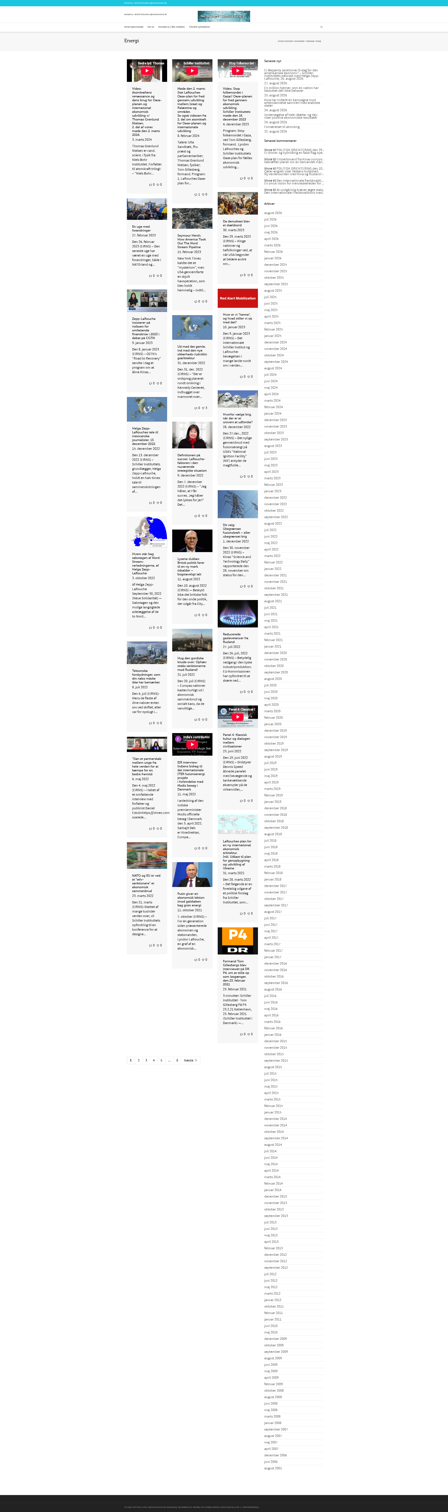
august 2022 (273, 523)
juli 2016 (270, 996)
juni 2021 (271, 614)
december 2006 (275, 1455)
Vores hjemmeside (133, 27)
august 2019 (273, 756)
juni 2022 (271, 536)
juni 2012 (271, 1280)
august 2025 (273, 290)
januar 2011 (272, 1319)
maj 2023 (271, 465)
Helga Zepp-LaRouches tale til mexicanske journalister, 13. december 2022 (145, 436)
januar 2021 (272, 646)
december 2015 (275, 1041)
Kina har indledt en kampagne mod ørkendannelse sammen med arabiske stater (292, 103)
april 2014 (271, 1170)
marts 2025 (272, 323)
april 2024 (271, 394)
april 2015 (271, 1093)
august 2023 (273, 446)
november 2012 (275, 1261)
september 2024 (276, 362)
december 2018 (275, 808)
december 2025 (275, 264)
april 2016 (271, 1015)
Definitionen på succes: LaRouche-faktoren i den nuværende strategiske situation (192, 462)
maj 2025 (271, 310)
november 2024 (275, 349)
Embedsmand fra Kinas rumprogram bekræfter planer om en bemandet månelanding (299, 160)
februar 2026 (273, 252)
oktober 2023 (274, 433)
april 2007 (271, 1449)
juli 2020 (270, 685)
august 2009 (273, 1358)
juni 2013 (271, 1229)
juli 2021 (270, 607)
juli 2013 (270, 1222)
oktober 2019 (274, 743)
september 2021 (276, 594)
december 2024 (275, 342)
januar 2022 (272, 569)
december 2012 (275, 1254)
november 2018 (275, 814)
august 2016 (273, 989)
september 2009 (276, 1352)
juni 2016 (271, 1002)
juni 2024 (271, 381)
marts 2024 (272, 400)
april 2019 (271, 782)
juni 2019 (271, 769)
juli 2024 (270, 374)
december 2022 (275, 497)
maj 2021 (271, 620)
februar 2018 (273, 873)
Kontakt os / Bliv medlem (171, 27)
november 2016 (275, 970)
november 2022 (275, 504)
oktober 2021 (274, 588)
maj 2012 (271, 1287)
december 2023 (275, 420)
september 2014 (276, 1138)
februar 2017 (273, 950)
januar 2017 (272, 957)
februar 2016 (273, 1028)
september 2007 (276, 1429)
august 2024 (273, 368)
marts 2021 (272, 633)
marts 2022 (272, 556)
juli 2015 (270, 1073)
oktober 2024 (274, 355)
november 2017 (275, 892)
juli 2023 (270, 452)
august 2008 (273, 1397)
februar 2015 (273, 1106)
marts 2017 (272, 944)
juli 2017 (270, 918)
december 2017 (275, 886)
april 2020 (271, 704)
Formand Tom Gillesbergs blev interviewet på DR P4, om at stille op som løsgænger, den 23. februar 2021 (236, 973)
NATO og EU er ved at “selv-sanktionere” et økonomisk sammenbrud (146, 883)
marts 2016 (272, 1022)
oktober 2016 (274, 976)
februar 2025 (273, 329)
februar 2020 (273, 717)
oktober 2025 (274, 277)
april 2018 (271, 860)
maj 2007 (271, 1442)
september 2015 (276, 1060)
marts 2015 (272, 1099)
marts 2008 (272, 1416)
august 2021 (273, 601)
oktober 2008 (274, 1390)
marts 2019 (272, 789)
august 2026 (273, 213)
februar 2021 (273, 640)
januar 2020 (272, 724)
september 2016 (276, 983)
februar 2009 (273, 1384)
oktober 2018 (274, 821)
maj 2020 (271, 698)
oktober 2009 (274, 1345)
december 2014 (275, 1119)
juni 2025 (271, 303)
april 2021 (271, 627)
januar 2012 (272, 1300)
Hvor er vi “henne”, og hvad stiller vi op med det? (237, 318)
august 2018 (273, 834)
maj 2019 (271, 776)
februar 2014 (273, 1183)
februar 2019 (273, 795)
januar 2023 (272, 491)
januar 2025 (272, 336)
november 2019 (275, 737)
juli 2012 (270, 1274)
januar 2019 (272, 802)
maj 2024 (271, 387)
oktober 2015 (274, 1054)
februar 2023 (273, 484)
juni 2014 (271, 1157)
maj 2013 (271, 1235)
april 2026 (271, 239)
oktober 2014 (274, 1132)
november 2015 (275, 1047)
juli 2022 (270, 530)
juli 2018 (270, 840)
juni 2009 (271, 1364)
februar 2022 (273, 562)
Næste (189, 1060)
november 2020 (275, 659)
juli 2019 (270, 763)
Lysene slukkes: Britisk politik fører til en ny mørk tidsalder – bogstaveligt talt (190, 566)
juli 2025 (270, 297)
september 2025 (276, 284)
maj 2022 (271, 543)
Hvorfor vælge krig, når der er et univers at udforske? (238, 418)
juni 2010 (271, 1326)
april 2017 (271, 937)
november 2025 (275, 271)
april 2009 (271, 1377)
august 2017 (273, 912)
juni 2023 (271, 459)
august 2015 (273, 1067)
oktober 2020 (274, 666)
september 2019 (276, 750)
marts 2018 (272, 866)
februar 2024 (273, 407)
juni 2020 (271, 692)
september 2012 (276, 1267)
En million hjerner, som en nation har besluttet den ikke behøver (291, 89)
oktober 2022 (274, 510)
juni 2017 (271, 924)
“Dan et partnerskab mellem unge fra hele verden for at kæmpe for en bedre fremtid (146, 766)
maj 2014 (271, 1164)
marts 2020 (272, 711)
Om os (151, 27)
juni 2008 (271, 1403)
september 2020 (276, 672)
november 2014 (275, 1125)
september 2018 (276, 827)
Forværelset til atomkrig (282, 127)
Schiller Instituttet (285, 41)
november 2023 (275, 426)
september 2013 (276, 1216)
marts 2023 (272, 478)
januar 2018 (272, 879)
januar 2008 (272, 1423)
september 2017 (276, 905)
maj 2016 (271, 1009)
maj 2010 (271, 1332)
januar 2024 (272, 413)
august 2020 (273, 679)
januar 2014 (272, 1190)
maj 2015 (271, 1086)
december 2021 (275, 575)
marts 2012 (272, 1293)
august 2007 (273, 1436)
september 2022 (276, 517)
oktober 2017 (274, 899)
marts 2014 (272, 1177)
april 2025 (271, 316)
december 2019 (275, 730)
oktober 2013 (274, 1209)
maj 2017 (271, 931)
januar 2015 (272, 1112)
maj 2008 (271, 1410)
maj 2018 (271, 853)
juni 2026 (271, 226)
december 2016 (275, 963)
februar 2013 (273, 1248)
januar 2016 (272, 1034)
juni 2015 (271, 1080)
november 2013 (275, 1203)
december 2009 (275, 1339)
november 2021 (275, 582)
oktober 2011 (274, 1306)
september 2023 (276, 439)
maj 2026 (271, 232)
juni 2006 (271, 1462)
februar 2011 (273, 1313)
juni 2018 (271, 847)
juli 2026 (270, 219)
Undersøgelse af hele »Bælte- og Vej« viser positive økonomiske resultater (291, 116)
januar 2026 (272, 258)
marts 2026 (272, 245)
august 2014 (273, 1144)
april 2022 (271, 549)
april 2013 (271, 1242)
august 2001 (273, 1468)
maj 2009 (271, 1371)
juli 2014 (270, 1151)
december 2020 (275, 653)
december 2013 (275, 1196)
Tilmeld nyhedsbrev (199, 27)
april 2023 (271, 472)
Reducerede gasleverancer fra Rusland (235, 638)
